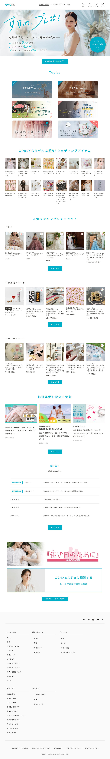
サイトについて (12, 724)
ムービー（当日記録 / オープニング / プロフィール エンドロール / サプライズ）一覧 (61, 198)
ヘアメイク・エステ (68, 653)
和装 (8, 642)
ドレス (9, 638)
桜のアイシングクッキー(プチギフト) (75, 310)
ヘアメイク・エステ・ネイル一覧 (99, 173)
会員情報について (13, 720)
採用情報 (25, 748)
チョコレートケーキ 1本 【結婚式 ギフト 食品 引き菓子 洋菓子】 (34, 311)
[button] (45, 4)
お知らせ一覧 (38, 704)
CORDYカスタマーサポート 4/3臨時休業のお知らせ (61, 508)
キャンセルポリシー (91, 748)
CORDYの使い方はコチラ (55, 61)
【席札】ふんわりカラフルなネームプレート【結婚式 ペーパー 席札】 (14, 367)
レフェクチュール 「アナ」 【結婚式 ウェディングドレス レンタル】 (55, 255)
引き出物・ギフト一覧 (35, 172)
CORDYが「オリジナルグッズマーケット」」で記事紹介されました (66, 516)
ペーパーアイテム (13, 663)
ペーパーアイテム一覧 (60, 172)
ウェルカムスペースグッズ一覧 (73, 172)
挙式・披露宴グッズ (14, 672)
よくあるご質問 (12, 728)
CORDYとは (11, 694)
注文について (11, 703)
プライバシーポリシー (73, 748)
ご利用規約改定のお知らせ (52, 499)
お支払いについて (13, 707)
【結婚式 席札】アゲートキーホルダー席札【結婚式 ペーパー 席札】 (75, 367)
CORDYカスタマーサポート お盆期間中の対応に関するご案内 (65, 483)
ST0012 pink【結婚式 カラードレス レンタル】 (34, 255)
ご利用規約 (58, 748)
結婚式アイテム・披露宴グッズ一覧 (86, 173)
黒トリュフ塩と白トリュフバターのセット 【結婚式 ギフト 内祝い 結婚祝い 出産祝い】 (95, 312)
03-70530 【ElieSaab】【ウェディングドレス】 (75, 255)
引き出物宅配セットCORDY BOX (48, 172)
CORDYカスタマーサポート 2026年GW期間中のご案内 (63, 491)
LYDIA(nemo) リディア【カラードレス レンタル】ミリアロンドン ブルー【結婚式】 (95, 256)
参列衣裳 (10, 676)
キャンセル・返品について (16, 715)
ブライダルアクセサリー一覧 (35, 194)
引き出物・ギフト (13, 646)
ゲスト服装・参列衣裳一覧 (10, 194)
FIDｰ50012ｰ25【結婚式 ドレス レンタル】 (13, 255)
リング (9, 681)
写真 (62, 638)
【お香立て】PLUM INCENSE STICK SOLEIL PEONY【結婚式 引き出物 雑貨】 (55, 312)
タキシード (11, 655)
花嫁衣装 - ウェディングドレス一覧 (10, 173)
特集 (35, 699)
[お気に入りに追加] (21, 234)
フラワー (10, 651)
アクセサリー (11, 659)
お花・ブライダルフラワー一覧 (48, 194)
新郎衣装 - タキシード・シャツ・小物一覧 (23, 195)
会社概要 (15, 748)
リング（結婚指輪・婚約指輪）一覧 (99, 195)
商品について (11, 698)
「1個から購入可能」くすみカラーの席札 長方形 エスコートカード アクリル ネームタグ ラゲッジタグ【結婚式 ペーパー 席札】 (55, 369)
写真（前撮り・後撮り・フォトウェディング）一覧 (73, 196)
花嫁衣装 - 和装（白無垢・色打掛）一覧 (23, 173)
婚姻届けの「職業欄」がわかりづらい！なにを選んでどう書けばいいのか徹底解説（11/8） (88, 433)
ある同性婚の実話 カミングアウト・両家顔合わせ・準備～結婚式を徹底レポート (54, 436)
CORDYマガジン (39, 695)
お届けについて (12, 711)
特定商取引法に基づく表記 (41, 748)
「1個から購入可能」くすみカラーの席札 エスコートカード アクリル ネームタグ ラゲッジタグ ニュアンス (95, 368)
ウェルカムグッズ (13, 668)
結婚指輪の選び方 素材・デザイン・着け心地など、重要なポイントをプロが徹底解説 (20, 431)
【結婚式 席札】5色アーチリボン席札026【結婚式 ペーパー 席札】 (34, 367)
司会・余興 (65, 648)
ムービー (64, 643)
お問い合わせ (11, 733)
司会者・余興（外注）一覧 (85, 194)
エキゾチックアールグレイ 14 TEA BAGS (14, 311)
